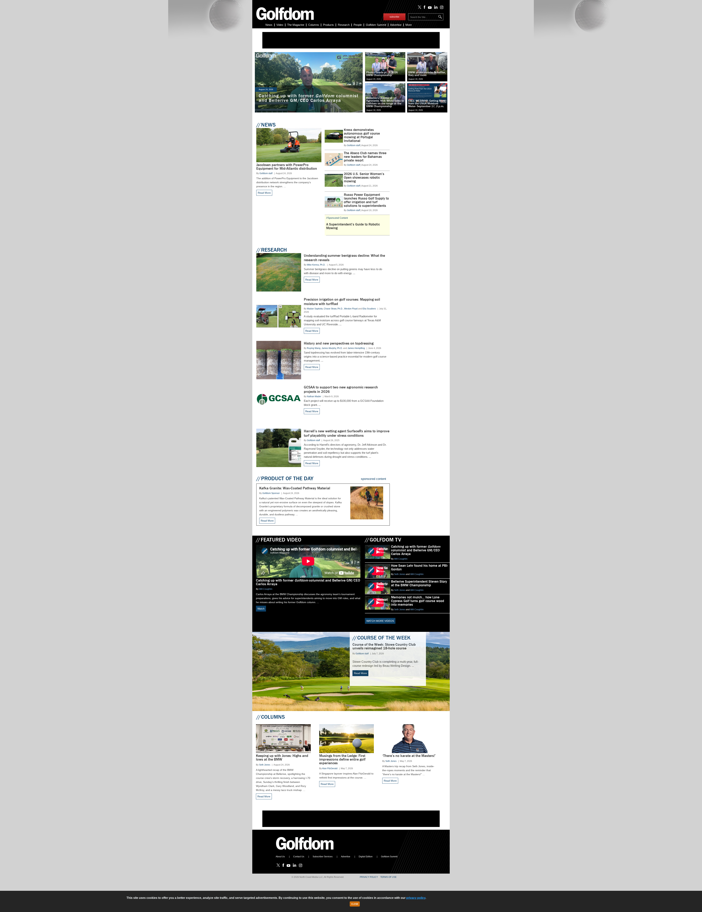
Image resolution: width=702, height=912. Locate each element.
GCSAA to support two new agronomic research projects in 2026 (341, 389)
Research (344, 24)
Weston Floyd (351, 308)
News (268, 24)
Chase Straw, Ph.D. (333, 308)
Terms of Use (388, 877)
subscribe (394, 17)
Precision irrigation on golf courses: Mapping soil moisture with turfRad (342, 301)
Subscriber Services (323, 856)
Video (279, 24)
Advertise (395, 24)
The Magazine (295, 24)
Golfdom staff (265, 173)
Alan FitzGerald (329, 768)
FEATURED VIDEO (278, 539)
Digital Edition (366, 856)
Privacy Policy (369, 877)
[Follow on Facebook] (424, 8)
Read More (264, 192)
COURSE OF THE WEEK (381, 637)
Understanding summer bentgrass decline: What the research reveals (344, 257)
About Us (280, 856)
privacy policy (415, 897)
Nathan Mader (314, 396)
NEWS (266, 124)
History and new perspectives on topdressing (338, 343)
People (358, 24)
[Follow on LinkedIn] (435, 8)
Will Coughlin (265, 589)
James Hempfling (356, 348)
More (408, 24)
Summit (376, 24)
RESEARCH (271, 249)
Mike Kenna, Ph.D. (316, 265)
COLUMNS (270, 716)
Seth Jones (399, 574)
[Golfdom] (305, 851)
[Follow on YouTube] (429, 8)
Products (328, 24)
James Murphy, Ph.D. (332, 348)
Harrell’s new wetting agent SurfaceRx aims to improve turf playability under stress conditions (346, 433)
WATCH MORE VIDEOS (380, 620)
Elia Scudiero (369, 308)
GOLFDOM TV (383, 539)
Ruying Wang (313, 348)
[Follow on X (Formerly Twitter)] (419, 8)
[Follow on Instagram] (440, 8)
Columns (313, 24)
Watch (261, 608)
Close (354, 904)
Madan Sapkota (315, 308)
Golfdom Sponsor (271, 493)
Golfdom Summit (389, 856)
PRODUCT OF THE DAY (284, 478)
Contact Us (298, 856)
